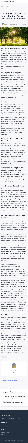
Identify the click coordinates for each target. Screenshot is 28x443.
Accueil (2, 6)
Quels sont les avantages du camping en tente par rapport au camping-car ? (14, 397)
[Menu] (25, 1)
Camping (7, 6)
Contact (3, 434)
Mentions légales (5, 432)
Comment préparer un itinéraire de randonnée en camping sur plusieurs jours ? (13, 401)
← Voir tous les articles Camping (9, 380)
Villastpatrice (7, 1)
